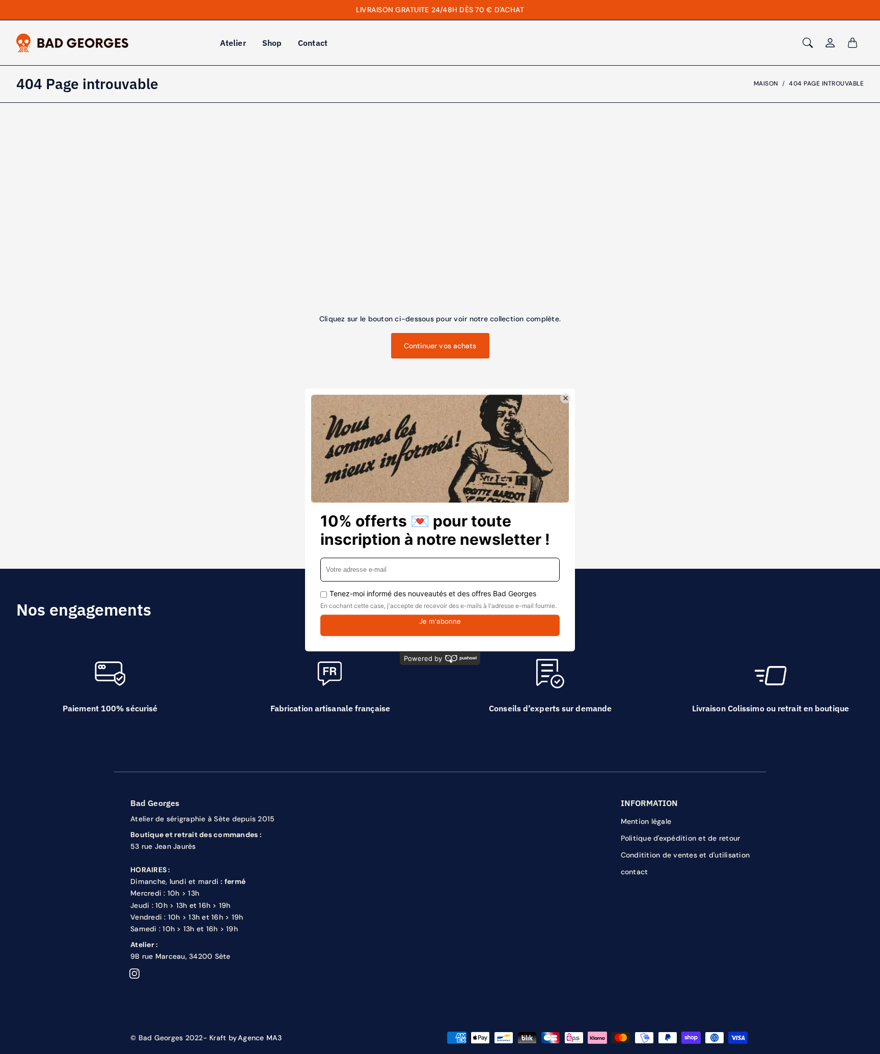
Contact (312, 43)
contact (634, 871)
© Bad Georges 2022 (166, 1037)
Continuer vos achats (440, 345)
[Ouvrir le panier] (852, 43)
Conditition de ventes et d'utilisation (685, 854)
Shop (272, 43)
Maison (766, 83)
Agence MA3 (260, 1037)
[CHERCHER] (807, 43)
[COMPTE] (830, 43)
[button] (134, 973)
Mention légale (646, 821)
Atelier (233, 43)
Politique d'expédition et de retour (680, 838)
